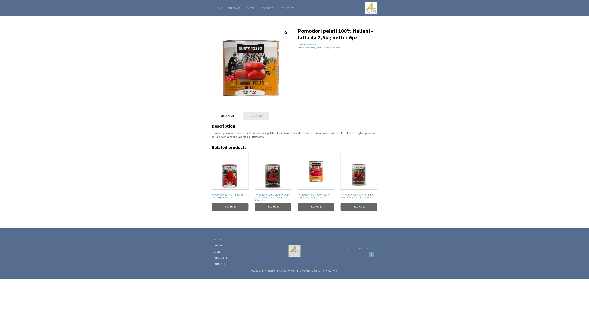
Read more (230, 206)
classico (306, 47)
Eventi (250, 8)
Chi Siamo (234, 8)
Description (227, 116)
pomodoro (335, 47)
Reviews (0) (256, 116)
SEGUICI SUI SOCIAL (360, 248)
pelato (326, 47)
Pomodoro (311, 44)
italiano (319, 47)
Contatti (288, 8)
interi (313, 47)
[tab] (227, 116)
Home (218, 8)
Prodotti (267, 8)
